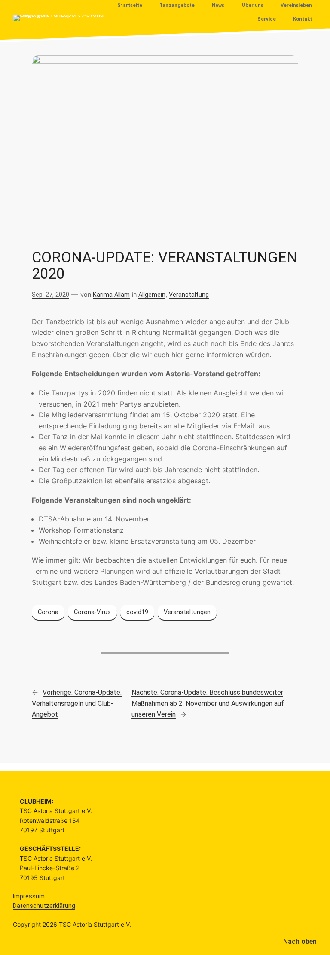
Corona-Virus (92, 612)
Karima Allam (111, 294)
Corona (48, 612)
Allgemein (151, 294)
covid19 (137, 612)
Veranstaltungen (187, 612)
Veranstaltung (189, 294)
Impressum (29, 896)
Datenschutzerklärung (44, 905)
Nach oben (300, 941)
